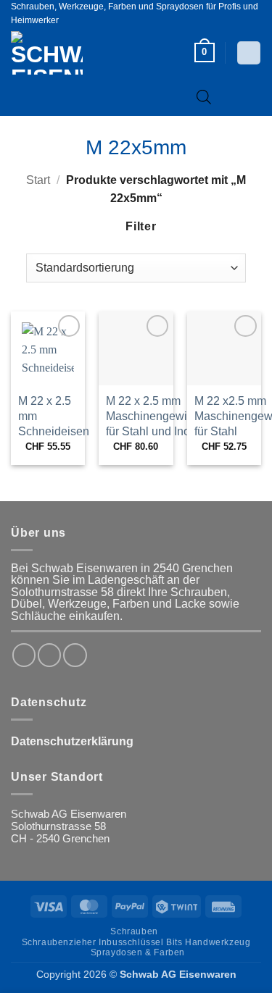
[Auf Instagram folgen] (49, 654)
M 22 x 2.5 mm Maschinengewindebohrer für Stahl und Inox (173, 416)
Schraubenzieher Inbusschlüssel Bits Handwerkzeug (136, 942)
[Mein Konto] (248, 52)
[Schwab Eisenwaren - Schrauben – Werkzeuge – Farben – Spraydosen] (71, 53)
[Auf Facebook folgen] (24, 654)
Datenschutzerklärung (72, 741)
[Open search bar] (204, 97)
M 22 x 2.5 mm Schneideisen (53, 416)
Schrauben (133, 931)
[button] (204, 52)
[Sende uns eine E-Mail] (74, 654)
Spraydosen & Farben (138, 952)
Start (38, 180)
